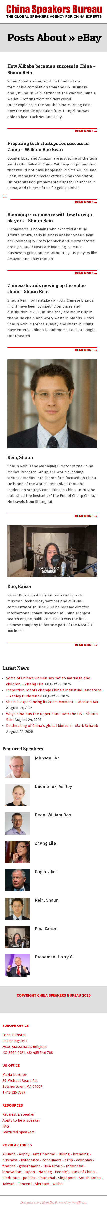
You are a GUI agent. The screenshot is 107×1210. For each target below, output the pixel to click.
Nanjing (45, 1172)
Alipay (24, 1154)
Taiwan (8, 1184)
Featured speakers (18, 1132)
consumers (51, 1160)
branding (81, 1154)
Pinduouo (11, 1178)
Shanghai (46, 1178)
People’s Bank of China (75, 1172)
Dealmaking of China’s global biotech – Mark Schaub (52, 725)
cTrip (69, 1160)
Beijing (64, 1154)
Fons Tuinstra (14, 1035)
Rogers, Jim (46, 871)
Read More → (86, 131)
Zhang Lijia (45, 843)
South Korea (90, 1178)
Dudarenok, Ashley (53, 786)
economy (84, 1160)
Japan (30, 1172)
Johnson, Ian (47, 758)
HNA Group (53, 1166)
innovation (11, 1172)
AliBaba (9, 1154)
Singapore (67, 1178)
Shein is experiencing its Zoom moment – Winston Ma (52, 702)
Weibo (58, 1184)
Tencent (25, 1184)
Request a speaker (18, 1114)
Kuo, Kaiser (19, 586)
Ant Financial (44, 1154)
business (10, 1160)
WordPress (78, 1202)
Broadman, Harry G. (54, 957)
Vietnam (42, 1184)
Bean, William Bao (53, 815)
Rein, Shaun (20, 457)
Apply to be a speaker (21, 1120)
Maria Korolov (14, 1074)
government (29, 1166)
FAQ (5, 1126)
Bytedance (30, 1160)
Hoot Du (48, 1202)
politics (29, 1178)
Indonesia (74, 1166)
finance (9, 1166)
